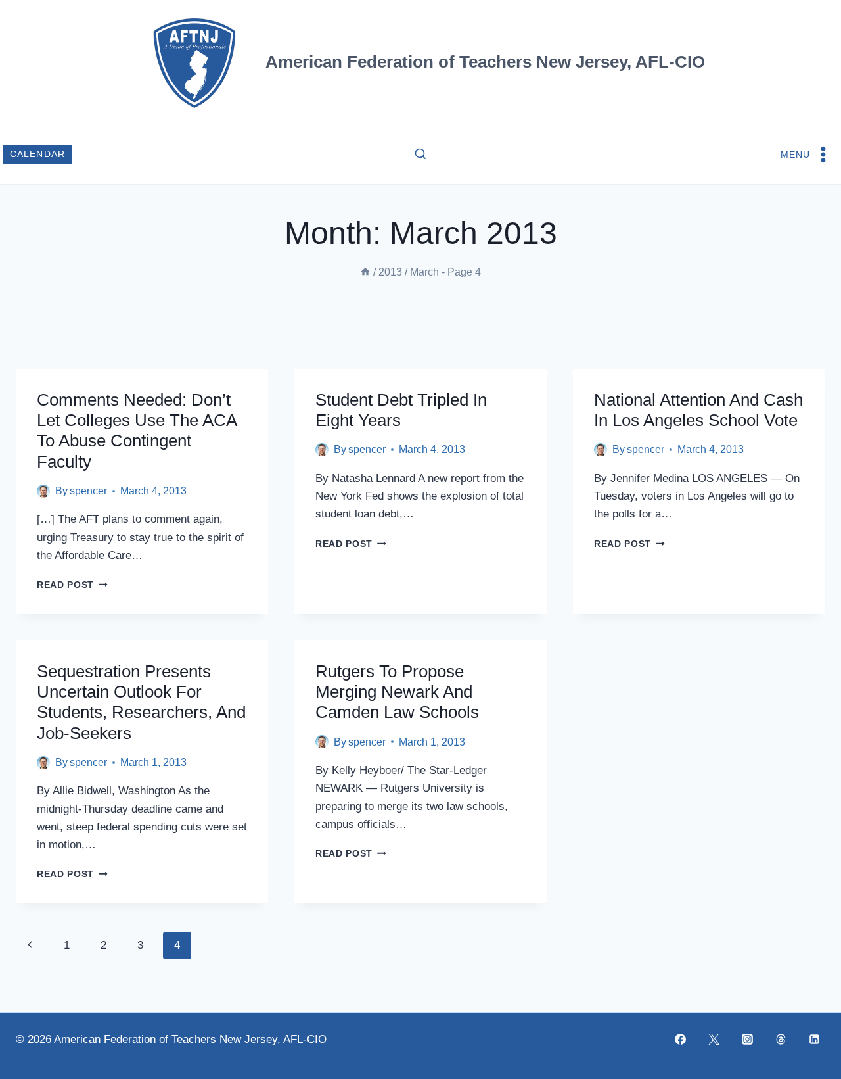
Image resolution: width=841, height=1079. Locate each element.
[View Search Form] (420, 154)
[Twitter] (713, 1039)
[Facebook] (680, 1039)
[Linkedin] (814, 1039)
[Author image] (43, 491)
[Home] (365, 271)
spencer (88, 490)
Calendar (38, 154)
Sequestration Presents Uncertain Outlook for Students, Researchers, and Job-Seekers (141, 702)
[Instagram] (747, 1039)
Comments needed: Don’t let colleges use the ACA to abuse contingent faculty (137, 430)
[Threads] (780, 1039)
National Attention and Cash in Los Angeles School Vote (698, 410)
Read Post (72, 585)
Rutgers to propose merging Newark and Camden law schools (397, 691)
